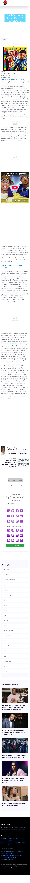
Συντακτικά (18, 842)
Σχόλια (4, 39)
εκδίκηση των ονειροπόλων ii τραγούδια (11, 855)
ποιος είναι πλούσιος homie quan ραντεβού (12, 851)
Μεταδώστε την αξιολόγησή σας (9, 79)
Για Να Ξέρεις (15, 545)
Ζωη (2, 844)
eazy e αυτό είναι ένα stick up (8, 857)
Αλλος (23, 842)
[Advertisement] (15, 222)
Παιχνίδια (3, 838)
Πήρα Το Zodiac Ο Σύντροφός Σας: (15, 526)
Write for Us (11, 868)
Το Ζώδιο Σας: (15, 507)
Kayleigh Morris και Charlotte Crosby (12, 266)
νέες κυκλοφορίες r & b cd (7, 853)
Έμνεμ (8, 250)
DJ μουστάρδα (12, 343)
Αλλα (9, 844)
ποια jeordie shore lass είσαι (8, 859)
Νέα (23, 838)
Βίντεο (2, 842)
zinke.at (3, 866)
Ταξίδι (16, 838)
